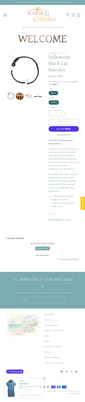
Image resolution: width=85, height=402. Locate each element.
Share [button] (53, 214)
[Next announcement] (80, 2)
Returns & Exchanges (51, 357)
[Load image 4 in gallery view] (38, 96)
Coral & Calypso (27, 391)
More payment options (64, 135)
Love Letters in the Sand (53, 347)
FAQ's (46, 341)
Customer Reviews (51, 325)
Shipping (47, 352)
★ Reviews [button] (83, 203)
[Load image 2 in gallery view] (20, 96)
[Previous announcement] (4, 2)
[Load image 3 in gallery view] (29, 96)
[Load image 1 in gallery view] (11, 96)
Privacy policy (62, 391)
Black (53, 93)
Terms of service (74, 391)
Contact (47, 336)
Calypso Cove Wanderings (54, 331)
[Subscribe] (61, 300)
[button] (5, 15)
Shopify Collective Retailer (54, 363)
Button (53, 102)
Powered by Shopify (38, 391)
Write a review (42, 248)
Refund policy (51, 391)
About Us (47, 320)
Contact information (73, 393)
